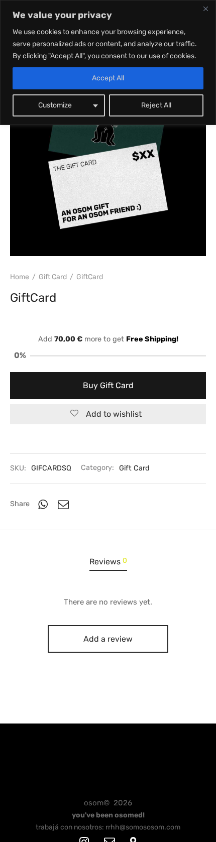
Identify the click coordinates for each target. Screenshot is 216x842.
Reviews (108, 561)
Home (19, 277)
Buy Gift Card (108, 385)
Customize (55, 105)
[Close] (205, 9)
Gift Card (53, 277)
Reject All (156, 105)
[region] (108, 62)
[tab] (108, 562)
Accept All (108, 78)
